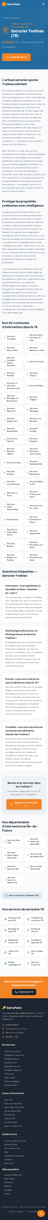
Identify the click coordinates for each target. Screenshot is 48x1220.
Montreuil (8, 1182)
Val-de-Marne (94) (12, 1111)
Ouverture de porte (12, 1051)
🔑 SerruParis (12, 1007)
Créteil (7, 1193)
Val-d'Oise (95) (10, 1122)
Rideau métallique (11, 1081)
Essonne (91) (9, 1115)
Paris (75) (8, 1100)
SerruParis (11, 4)
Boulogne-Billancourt (13, 1175)
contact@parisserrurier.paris (16, 1029)
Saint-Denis (9, 1178)
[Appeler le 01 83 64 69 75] (41, 1213)
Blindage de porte (11, 1059)
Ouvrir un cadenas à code (15, 1141)
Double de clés (10, 1062)
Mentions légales (16, 1211)
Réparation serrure (12, 1066)
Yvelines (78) (9, 1118)
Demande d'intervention (14, 1156)
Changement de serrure (14, 1055)
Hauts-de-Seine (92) (13, 1103)
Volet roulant (9, 1077)
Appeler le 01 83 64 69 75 (25, 804)
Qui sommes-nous (12, 1148)
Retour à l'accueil (12, 18)
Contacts (8, 1159)
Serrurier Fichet (10, 1085)
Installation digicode (12, 1070)
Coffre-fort (9, 1074)
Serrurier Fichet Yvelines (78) (24, 895)
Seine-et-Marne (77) (13, 1126)
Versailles (8, 1190)
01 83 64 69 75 (18, 57)
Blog (6, 1152)
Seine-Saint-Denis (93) (14, 1107)
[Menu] (43, 4)
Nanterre (8, 1186)
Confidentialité (32, 1211)
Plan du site (9, 1163)
